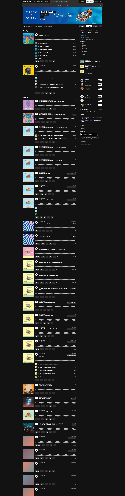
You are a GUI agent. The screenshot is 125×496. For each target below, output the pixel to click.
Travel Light (42, 376)
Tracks (35, 26)
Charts (81, 140)
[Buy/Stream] (57, 406)
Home (38, 1)
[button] (100, 1)
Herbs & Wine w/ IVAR (44, 46)
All (24, 26)
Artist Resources (87, 138)
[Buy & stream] (57, 108)
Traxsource (42, 87)
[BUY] (56, 296)
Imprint (81, 138)
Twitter (83, 43)
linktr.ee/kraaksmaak (84, 37)
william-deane (84, 120)
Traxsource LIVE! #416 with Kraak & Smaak (54, 87)
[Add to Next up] (54, 61)
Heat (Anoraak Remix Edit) (45, 208)
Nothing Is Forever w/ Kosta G (46, 49)
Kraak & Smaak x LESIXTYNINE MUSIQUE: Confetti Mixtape (70, 75)
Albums (40, 26)
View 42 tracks (38, 90)
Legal (81, 137)
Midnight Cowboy (43, 43)
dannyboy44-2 (84, 127)
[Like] (36, 231)
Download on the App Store (84, 134)
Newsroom (93, 138)
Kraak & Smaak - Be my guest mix (56, 84)
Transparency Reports (88, 140)
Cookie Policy (89, 137)
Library (46, 1)
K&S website (84, 51)
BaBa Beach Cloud (44, 84)
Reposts (50, 26)
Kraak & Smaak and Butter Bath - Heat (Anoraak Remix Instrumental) (54, 138)
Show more (82, 41)
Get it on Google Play (93, 134)
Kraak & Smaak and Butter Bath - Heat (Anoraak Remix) (51, 135)
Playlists (45, 26)
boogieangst (83, 35)
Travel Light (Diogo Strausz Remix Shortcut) (49, 364)
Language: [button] (85, 144)
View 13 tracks (38, 58)
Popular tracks (29, 26)
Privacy (84, 137)
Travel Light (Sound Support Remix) (47, 373)
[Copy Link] (50, 61)
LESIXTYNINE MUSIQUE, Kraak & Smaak (48, 75)
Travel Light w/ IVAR (44, 52)
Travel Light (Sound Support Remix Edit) (48, 367)
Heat (41, 214)
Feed (42, 1)
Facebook (84, 47)
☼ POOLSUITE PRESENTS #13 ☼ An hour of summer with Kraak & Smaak (61, 81)
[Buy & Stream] (57, 61)
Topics (97, 138)
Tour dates (84, 48)
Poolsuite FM (42, 81)
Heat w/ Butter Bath (44, 55)
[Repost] (41, 217)
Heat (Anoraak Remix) (44, 211)
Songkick (84, 50)
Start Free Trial (75, 5)
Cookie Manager (96, 137)
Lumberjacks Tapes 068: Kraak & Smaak (57, 78)
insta (83, 53)
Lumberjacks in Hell (44, 78)
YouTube (84, 45)
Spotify (83, 54)
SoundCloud (29, 1)
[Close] (100, 5)
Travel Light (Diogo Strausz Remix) (47, 370)
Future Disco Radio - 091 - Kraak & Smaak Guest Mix (87, 117)
